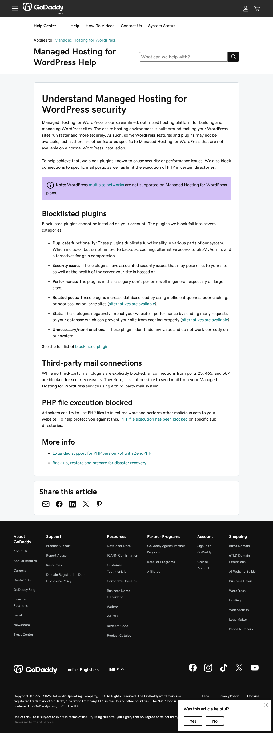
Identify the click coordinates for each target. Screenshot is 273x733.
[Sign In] (246, 8)
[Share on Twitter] (86, 504)
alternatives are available (132, 304)
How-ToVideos (100, 25)
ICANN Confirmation (122, 555)
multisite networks (106, 185)
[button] (266, 705)
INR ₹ (114, 669)
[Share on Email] (46, 504)
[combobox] (183, 56)
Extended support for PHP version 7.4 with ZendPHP (102, 453)
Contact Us (131, 25)
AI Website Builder (243, 571)
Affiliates (153, 571)
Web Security (239, 610)
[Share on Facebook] (59, 504)
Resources (54, 565)
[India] (43, 7)
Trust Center (23, 634)
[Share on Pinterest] (99, 504)
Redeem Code (117, 626)
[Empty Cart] (257, 8)
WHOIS (112, 616)
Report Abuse (56, 555)
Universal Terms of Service (34, 722)
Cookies (253, 696)
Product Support (58, 546)
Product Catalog (119, 635)
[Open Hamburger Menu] (13, 8)
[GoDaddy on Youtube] (254, 671)
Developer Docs (119, 546)
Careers (20, 570)
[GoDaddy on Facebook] (193, 671)
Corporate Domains (122, 581)
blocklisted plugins (92, 346)
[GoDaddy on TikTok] (223, 671)
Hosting (235, 600)
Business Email (240, 581)
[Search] (233, 57)
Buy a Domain (239, 546)
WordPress (237, 590)
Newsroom (22, 625)
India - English (80, 669)
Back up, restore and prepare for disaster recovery (99, 463)
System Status (161, 25)
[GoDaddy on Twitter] (239, 671)
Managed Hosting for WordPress (85, 40)
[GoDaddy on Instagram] (208, 671)
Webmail (113, 606)
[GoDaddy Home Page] (36, 669)
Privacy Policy (229, 696)
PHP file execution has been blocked (154, 419)
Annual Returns (25, 560)
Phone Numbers (241, 629)
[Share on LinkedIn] (72, 504)
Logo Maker (238, 619)
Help (74, 25)
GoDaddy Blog (24, 589)
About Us (20, 551)
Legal (18, 615)
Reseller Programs (161, 562)
